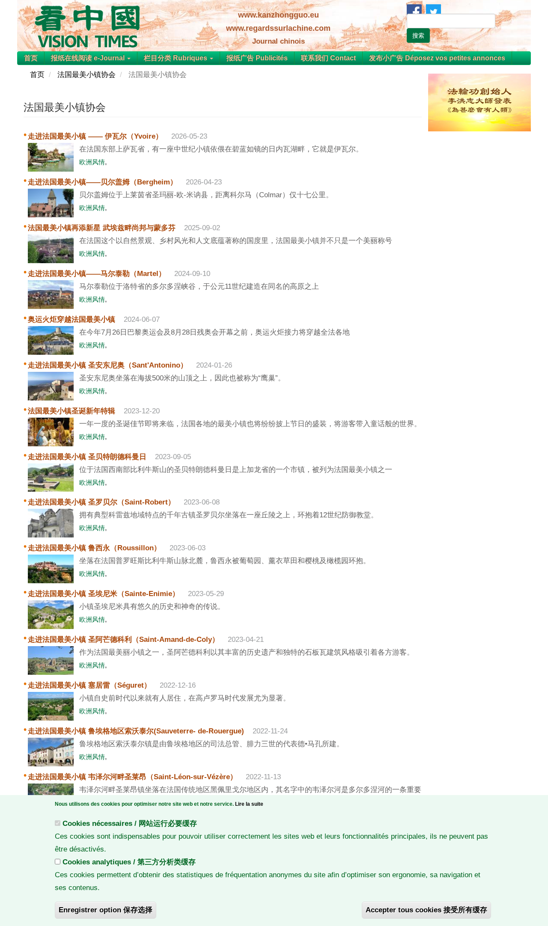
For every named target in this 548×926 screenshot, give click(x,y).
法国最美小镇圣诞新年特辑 (71, 411)
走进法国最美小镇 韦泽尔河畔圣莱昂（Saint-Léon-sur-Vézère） (132, 777)
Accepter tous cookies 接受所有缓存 (426, 910)
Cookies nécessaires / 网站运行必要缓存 (130, 823)
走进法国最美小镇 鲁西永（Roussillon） (94, 548)
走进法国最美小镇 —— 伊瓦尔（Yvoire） (95, 136)
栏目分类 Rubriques (176, 58)
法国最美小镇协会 (86, 75)
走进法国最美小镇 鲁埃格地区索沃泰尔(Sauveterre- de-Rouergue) (136, 731)
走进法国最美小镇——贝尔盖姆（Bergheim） (102, 182)
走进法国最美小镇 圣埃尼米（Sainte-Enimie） (103, 594)
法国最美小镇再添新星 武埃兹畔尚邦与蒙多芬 (102, 228)
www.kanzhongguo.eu (278, 15)
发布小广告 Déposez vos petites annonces (437, 58)
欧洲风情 (92, 162)
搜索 (418, 35)
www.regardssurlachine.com (278, 28)
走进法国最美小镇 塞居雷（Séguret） (89, 685)
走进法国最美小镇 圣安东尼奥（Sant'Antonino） (108, 365)
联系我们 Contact (328, 58)
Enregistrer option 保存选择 (105, 910)
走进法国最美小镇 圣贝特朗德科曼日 (87, 457)
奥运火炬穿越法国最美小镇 (71, 319)
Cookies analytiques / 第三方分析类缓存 (129, 862)
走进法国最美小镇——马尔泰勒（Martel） (97, 274)
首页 (31, 58)
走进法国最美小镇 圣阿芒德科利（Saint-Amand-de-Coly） (123, 639)
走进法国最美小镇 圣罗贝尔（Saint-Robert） (101, 502)
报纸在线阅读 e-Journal (88, 58)
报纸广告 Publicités (257, 58)
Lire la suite (249, 804)
